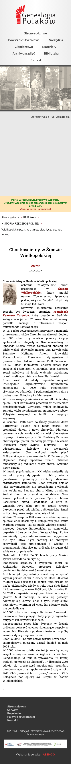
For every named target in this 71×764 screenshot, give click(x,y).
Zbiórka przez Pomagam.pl (35, 208)
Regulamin (14, 713)
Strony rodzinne (35, 33)
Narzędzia (56, 40)
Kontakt (35, 60)
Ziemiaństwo (24, 47)
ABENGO (49, 754)
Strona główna (10, 217)
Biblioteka (51, 53)
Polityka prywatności (21, 716)
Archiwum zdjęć (24, 53)
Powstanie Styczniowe (24, 40)
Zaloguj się (63, 116)
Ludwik (35, 265)
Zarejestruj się (40, 116)
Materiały (49, 47)
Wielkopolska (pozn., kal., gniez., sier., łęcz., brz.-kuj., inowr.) (31, 232)
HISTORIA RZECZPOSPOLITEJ (20, 223)
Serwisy (12, 709)
